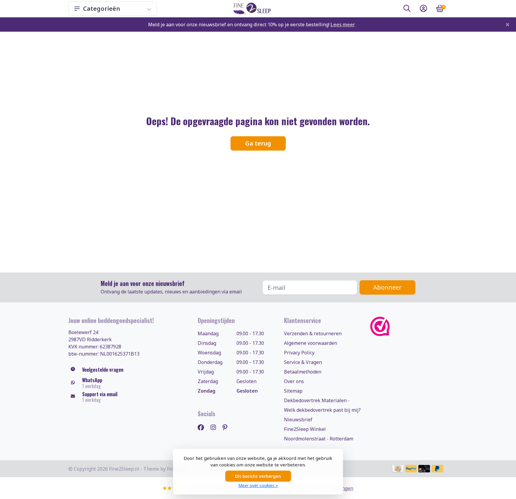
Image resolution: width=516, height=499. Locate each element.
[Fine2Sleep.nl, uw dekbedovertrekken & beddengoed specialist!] (251, 8)
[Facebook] (203, 427)
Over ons (294, 381)
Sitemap (293, 391)
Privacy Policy (299, 352)
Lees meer (343, 24)
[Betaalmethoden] (398, 468)
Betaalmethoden (302, 371)
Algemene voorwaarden (310, 343)
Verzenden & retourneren (313, 333)
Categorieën (101, 8)
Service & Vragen (303, 362)
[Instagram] (216, 427)
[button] (407, 9)
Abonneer (387, 287)
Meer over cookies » (258, 485)
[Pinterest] (227, 427)
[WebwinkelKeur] (409, 326)
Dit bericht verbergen (258, 476)
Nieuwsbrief (298, 419)
